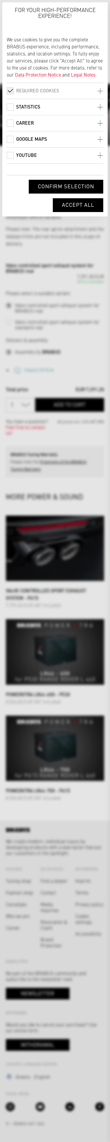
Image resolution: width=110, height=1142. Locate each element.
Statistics (28, 106)
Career (25, 122)
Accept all (78, 204)
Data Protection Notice (38, 74)
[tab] (55, 91)
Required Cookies (37, 90)
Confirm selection (66, 186)
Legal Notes (83, 74)
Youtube (26, 155)
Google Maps (31, 138)
